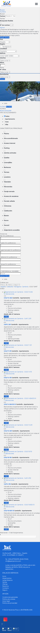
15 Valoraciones (9, 294)
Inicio (4, 576)
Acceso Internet (9, 143)
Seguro (4, 590)
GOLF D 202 (8, 298)
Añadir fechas (4, 37)
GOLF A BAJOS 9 (10, 404)
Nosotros (5, 586)
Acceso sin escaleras (11, 196)
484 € (11, 314)
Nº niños (3, 69)
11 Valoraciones (9, 453)
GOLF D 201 (8, 431)
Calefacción (8, 211)
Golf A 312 (7, 484)
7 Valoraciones (9, 400)
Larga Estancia (7, 580)
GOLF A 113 (7, 378)
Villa (6, 124)
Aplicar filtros (4, 276)
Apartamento (10, 119)
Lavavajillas (8, 162)
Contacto (5, 588)
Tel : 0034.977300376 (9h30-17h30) (16, 559)
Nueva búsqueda (5, 111)
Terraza (6, 172)
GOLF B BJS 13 (9, 511)
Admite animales (10, 153)
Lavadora (7, 177)
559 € (11, 500)
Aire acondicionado (11, 138)
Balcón (6, 215)
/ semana (16, 314)
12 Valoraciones (9, 320)
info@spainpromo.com (13, 561)
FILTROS (3, 12)
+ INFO (6, 316)
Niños (2, 62)
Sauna (6, 220)
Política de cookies (8, 599)
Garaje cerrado (9, 191)
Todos (7, 116)
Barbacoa (7, 167)
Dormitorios (4, 74)
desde (6, 314)
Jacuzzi (6, 225)
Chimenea (7, 206)
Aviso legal (6, 601)
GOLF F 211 (7, 351)
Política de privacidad (9, 603)
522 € (10, 367)
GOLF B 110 (8, 457)
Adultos (3, 58)
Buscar (2, 10)
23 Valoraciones (9, 374)
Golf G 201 (7, 324)
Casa (7, 122)
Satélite (6, 158)
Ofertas (4, 584)
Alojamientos (6, 578)
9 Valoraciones (9, 347)
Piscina (6, 133)
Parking (7, 148)
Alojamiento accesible (12, 230)
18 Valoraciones (9, 480)
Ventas (4, 582)
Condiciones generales (10, 597)
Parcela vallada (9, 201)
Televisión (7, 182)
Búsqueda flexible (6, 21)
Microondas (8, 187)
